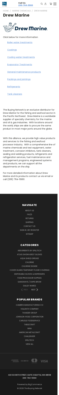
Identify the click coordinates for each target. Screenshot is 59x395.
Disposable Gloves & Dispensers (29, 274)
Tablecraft (29, 324)
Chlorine (29, 262)
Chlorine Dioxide (29, 266)
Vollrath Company (30, 309)
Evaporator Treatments (19, 64)
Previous (4, 392)
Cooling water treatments (21, 57)
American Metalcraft (29, 332)
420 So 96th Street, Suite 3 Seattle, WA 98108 (29, 375)
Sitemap (29, 234)
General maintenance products (24, 71)
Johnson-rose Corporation (29, 316)
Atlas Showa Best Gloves (29, 254)
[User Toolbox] (45, 3)
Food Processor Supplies (29, 278)
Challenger (29, 336)
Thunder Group (29, 313)
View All (29, 344)
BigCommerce (35, 384)
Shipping (29, 222)
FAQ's (29, 214)
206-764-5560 (25, 5)
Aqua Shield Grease (29, 258)
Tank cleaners (14, 94)
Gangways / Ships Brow (29, 282)
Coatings (12, 49)
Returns (30, 218)
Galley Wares (29, 285)
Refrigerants (13, 86)
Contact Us (29, 226)
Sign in (23, 230)
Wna (29, 328)
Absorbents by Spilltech (29, 250)
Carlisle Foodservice (29, 320)
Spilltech (29, 340)
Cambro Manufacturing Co (29, 305)
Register (35, 230)
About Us (29, 210)
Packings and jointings (19, 79)
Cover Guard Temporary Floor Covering (29, 270)
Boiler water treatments (19, 42)
